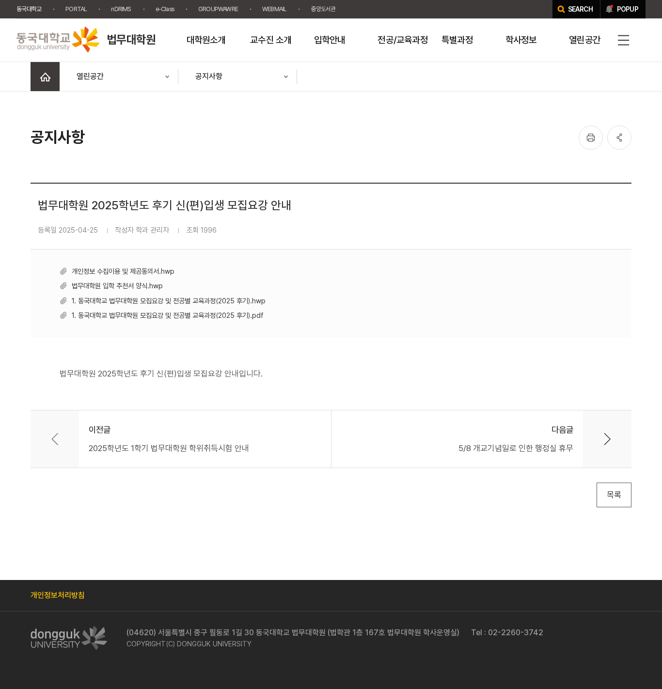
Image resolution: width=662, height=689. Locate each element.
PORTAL (76, 9)
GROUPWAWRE (218, 9)
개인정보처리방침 (58, 595)
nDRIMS (121, 9)
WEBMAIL (274, 9)
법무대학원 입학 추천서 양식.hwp (117, 286)
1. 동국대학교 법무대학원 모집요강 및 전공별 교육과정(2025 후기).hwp (169, 301)
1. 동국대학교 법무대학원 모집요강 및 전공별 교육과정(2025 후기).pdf (168, 315)
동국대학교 (28, 9)
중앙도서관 (323, 9)
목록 (614, 495)
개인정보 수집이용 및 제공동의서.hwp (123, 271)
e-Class (165, 9)
